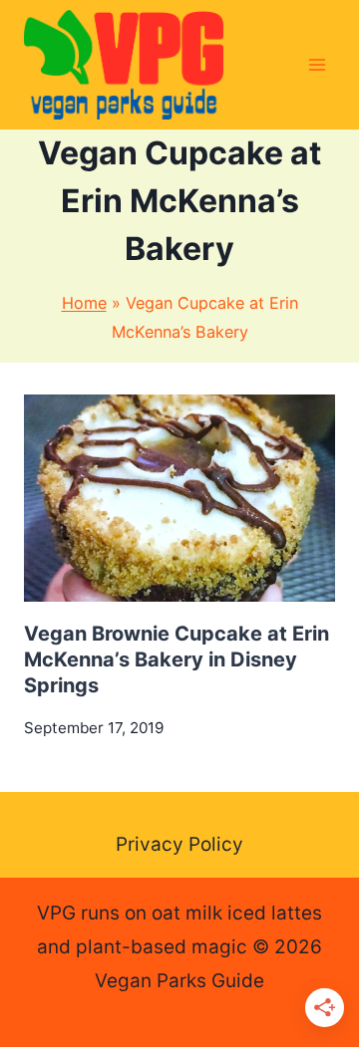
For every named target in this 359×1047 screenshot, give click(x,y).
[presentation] (179, 498)
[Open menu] (316, 64)
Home (84, 303)
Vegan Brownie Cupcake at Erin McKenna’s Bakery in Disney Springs (176, 659)
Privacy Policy (179, 844)
